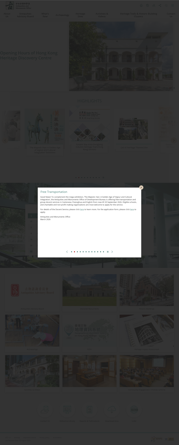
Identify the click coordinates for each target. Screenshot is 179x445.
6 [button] (86, 252)
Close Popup (141, 187)
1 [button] (71, 252)
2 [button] (74, 252)
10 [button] (97, 252)
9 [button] (94, 252)
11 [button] (100, 252)
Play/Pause (107, 252)
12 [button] (103, 252)
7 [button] (89, 252)
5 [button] (83, 252)
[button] (67, 252)
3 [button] (77, 252)
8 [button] (91, 252)
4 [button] (80, 252)
